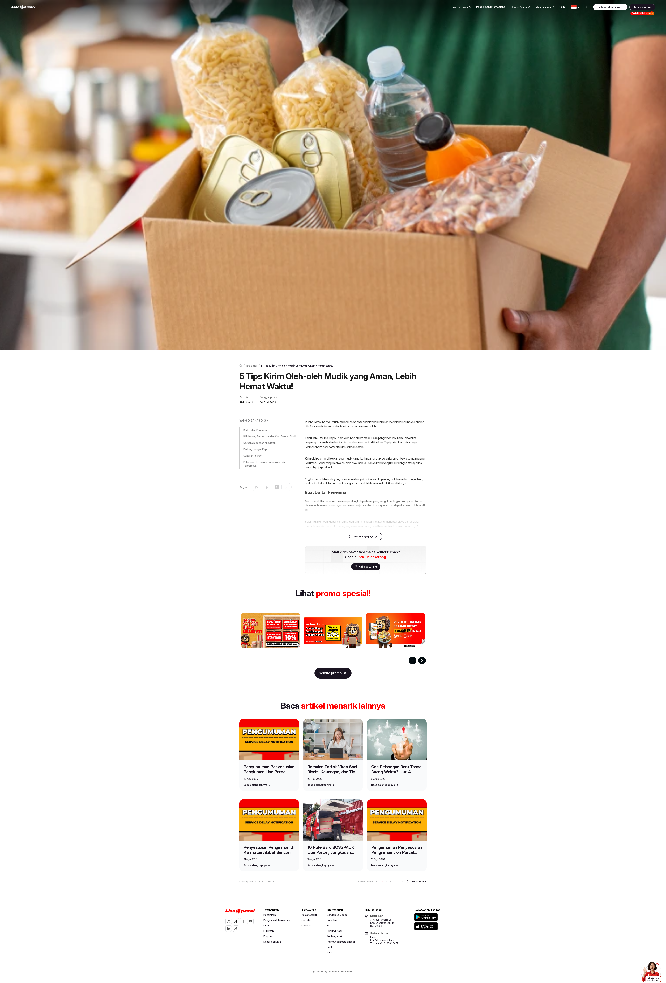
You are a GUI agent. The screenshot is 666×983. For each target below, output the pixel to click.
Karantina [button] (332, 920)
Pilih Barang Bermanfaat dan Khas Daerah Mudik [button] (270, 436)
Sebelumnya (365, 881)
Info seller (251, 365)
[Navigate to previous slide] (412, 660)
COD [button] (266, 925)
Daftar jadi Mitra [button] (272, 941)
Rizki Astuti (246, 402)
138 (401, 881)
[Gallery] (333, 638)
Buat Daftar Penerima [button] (255, 429)
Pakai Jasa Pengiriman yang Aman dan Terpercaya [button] (264, 464)
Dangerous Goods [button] (337, 914)
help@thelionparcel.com (382, 940)
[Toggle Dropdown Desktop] (574, 7)
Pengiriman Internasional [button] (491, 6)
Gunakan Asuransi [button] (253, 455)
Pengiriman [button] (269, 914)
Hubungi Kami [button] (334, 930)
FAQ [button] (329, 925)
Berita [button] (330, 947)
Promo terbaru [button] (309, 914)
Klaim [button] (562, 6)
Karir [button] (329, 952)
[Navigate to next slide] (422, 660)
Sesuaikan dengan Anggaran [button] (259, 442)
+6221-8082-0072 (389, 943)
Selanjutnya (419, 881)
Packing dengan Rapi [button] (255, 449)
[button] (426, 917)
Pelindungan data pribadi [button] (341, 941)
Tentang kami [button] (334, 936)
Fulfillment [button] (268, 930)
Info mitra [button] (306, 925)
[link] (23, 7)
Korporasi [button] (268, 936)
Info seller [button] (306, 920)
